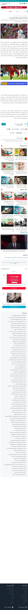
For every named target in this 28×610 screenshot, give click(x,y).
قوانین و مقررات (13, 257)
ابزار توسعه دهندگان (24, 595)
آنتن (12, 600)
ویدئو (12, 595)
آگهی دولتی (25, 601)
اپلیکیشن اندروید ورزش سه (5, 3)
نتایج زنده (11, 598)
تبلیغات (26, 591)
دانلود (4, 124)
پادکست (12, 591)
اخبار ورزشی (11, 590)
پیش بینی (11, 601)
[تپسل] (1, 82)
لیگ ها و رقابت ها (10, 593)
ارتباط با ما (25, 590)
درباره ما (25, 593)
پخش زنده (11, 603)
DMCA (26, 600)
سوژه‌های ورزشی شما (10, 588)
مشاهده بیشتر (13, 271)
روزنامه (12, 596)
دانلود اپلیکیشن (24, 588)
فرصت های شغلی (24, 596)
